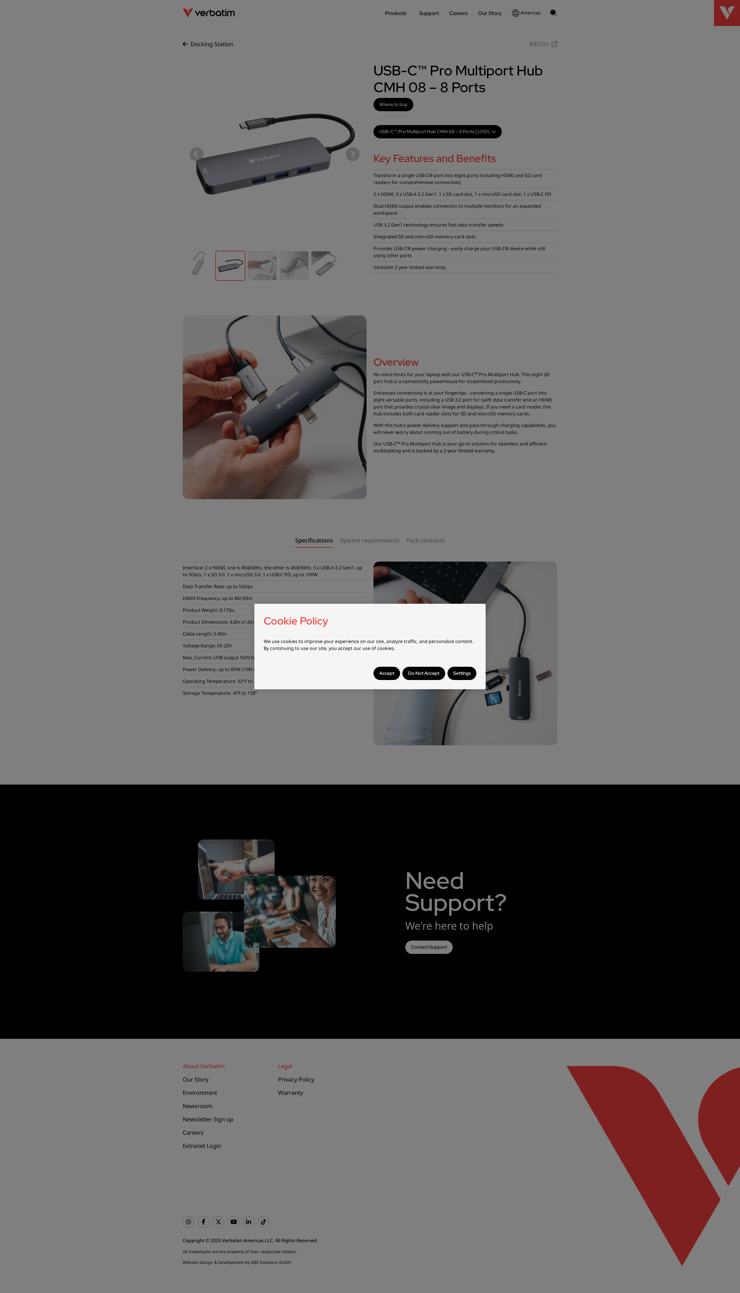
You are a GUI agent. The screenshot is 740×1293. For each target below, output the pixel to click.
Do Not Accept (423, 673)
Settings (462, 673)
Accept (386, 673)
